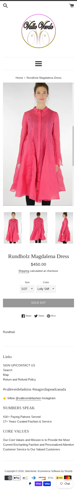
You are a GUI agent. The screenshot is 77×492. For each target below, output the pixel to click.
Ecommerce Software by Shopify (55, 471)
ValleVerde (31, 471)
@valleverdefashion (28, 398)
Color (46, 282)
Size (27, 282)
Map (6, 374)
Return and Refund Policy (19, 379)
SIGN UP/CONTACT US (19, 365)
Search (7, 370)
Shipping (23, 270)
